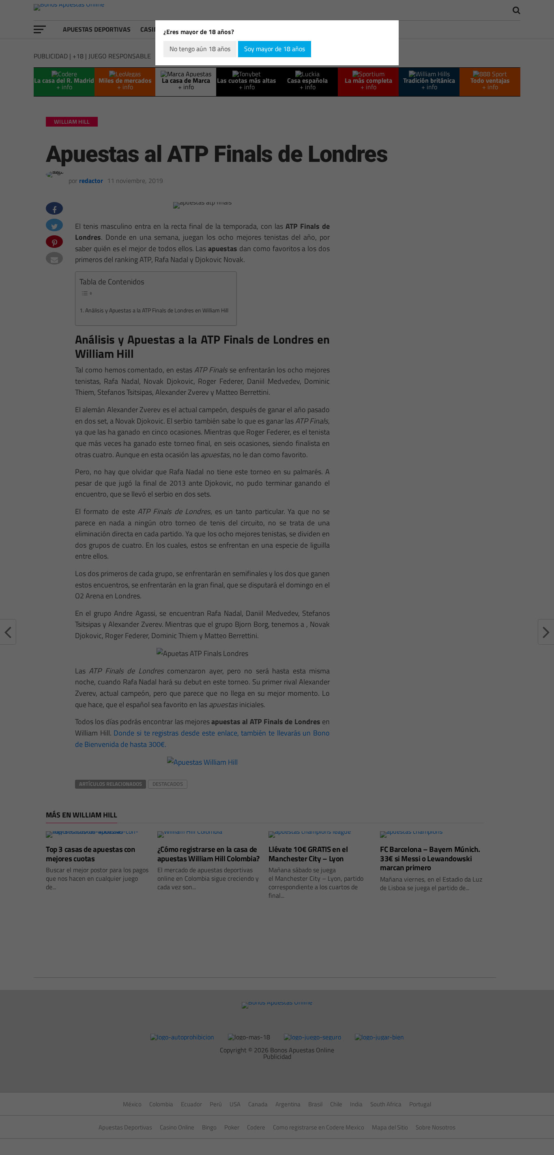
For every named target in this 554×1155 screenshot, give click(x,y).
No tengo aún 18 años (200, 49)
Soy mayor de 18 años (274, 49)
